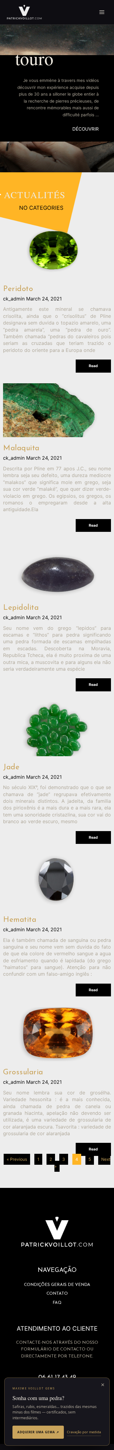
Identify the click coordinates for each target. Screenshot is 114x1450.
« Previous (17, 1159)
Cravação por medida (84, 1432)
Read (93, 365)
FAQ (57, 1303)
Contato (57, 1294)
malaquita (21, 448)
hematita (19, 920)
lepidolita (21, 608)
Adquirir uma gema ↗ (38, 1432)
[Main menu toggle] (102, 12)
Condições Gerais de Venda (57, 1285)
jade (11, 767)
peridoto (18, 289)
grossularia (23, 1072)
